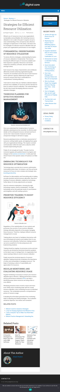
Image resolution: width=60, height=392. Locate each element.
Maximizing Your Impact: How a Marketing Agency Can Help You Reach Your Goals (51, 44)
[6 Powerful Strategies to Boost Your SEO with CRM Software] (9, 329)
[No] (58, 388)
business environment (19, 154)
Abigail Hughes (9, 32)
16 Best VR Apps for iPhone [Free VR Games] (50, 36)
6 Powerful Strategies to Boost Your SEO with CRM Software (8, 338)
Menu (3, 11)
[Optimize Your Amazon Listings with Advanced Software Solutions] (32, 329)
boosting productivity (10, 173)
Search (50, 23)
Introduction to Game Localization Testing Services (51, 60)
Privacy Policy (49, 116)
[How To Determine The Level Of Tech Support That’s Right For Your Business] (20, 329)
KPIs (24, 278)
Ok (30, 389)
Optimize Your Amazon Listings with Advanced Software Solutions (31, 339)
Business (30, 32)
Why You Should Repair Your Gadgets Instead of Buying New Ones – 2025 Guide (51, 84)
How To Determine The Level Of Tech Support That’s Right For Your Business (20, 339)
